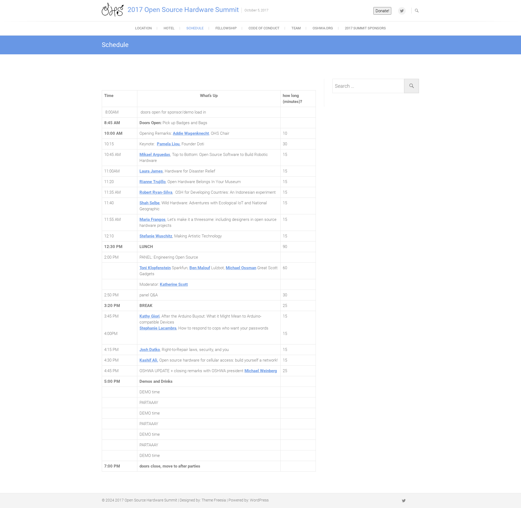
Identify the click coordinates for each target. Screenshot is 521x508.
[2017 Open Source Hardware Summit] (114, 10)
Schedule (195, 28)
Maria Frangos (152, 219)
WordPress (259, 500)
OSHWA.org (323, 28)
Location (143, 28)
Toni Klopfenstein (155, 267)
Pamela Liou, (168, 144)
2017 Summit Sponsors (365, 28)
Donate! (382, 10)
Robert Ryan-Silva (155, 192)
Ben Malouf (199, 267)
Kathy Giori (149, 316)
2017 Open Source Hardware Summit (183, 10)
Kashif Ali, (148, 360)
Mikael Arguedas (154, 154)
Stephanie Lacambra (157, 328)
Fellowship (226, 28)
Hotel (169, 28)
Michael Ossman (241, 267)
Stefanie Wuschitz (155, 236)
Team (296, 28)
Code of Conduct (264, 28)
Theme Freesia (214, 500)
